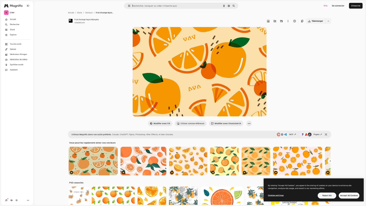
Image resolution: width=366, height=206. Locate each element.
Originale (151, 32)
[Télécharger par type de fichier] (328, 21)
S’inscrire (355, 5)
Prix (326, 5)
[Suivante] (330, 161)
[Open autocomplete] (128, 6)
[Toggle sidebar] (28, 5)
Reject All (327, 195)
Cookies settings (276, 195)
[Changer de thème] (16, 200)
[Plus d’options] (288, 21)
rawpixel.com (79, 22)
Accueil (71, 13)
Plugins (316, 134)
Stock (79, 13)
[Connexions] (6, 200)
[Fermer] (326, 134)
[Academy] (11, 200)
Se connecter (338, 5)
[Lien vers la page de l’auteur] (70, 21)
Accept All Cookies (349, 195)
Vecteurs (89, 13)
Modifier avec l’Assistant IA (228, 123)
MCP (291, 134)
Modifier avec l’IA (162, 123)
